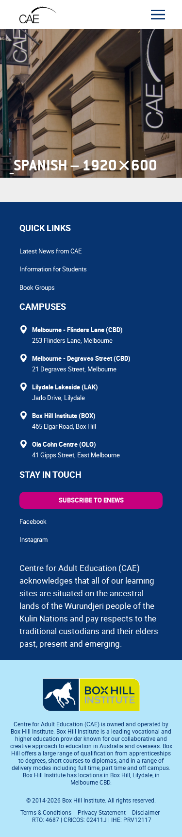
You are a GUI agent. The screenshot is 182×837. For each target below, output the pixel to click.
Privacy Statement (102, 812)
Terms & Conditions (45, 812)
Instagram (33, 539)
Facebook (33, 521)
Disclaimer (146, 812)
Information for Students (53, 269)
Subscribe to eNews (91, 500)
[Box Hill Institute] (91, 708)
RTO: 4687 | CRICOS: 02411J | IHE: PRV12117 (92, 819)
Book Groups (37, 287)
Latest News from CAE (50, 251)
